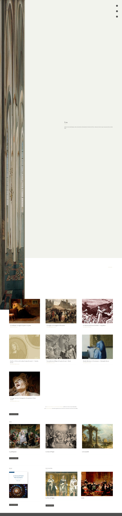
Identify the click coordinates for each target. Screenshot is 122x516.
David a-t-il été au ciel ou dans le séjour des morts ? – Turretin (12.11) (24, 361)
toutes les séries (13, 458)
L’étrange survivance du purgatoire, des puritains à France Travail (23, 398)
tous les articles (13, 414)
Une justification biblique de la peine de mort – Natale (59, 361)
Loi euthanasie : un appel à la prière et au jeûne (20, 325)
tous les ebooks (13, 504)
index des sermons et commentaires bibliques (55, 406)
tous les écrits (50, 505)
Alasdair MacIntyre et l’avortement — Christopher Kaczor (96, 361)
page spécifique (49, 408)
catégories (110, 267)
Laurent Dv (50, 362)
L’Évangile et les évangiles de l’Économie (56, 325)
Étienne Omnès (13, 401)
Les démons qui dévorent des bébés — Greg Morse (94, 325)
